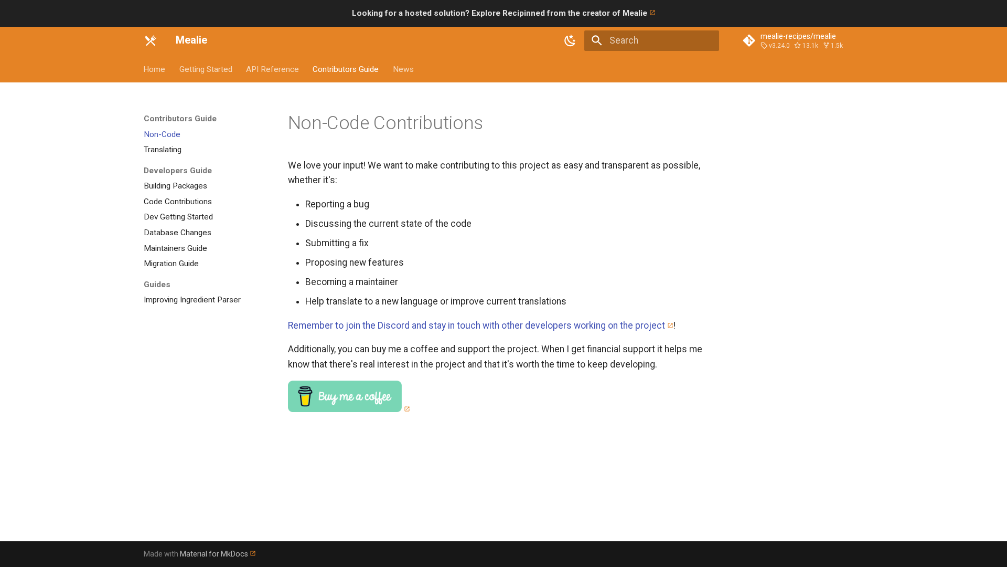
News (403, 69)
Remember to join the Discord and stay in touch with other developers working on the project (476, 325)
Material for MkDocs (215, 554)
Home (155, 69)
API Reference (272, 69)
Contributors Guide (346, 69)
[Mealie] (150, 40)
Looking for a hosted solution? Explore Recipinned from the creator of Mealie (500, 13)
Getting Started (205, 69)
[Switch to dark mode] (570, 40)
